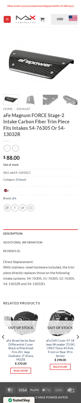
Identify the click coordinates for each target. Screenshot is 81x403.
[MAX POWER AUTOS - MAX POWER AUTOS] (25, 19)
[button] (7, 19)
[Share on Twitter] (22, 207)
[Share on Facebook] (15, 207)
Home (8, 109)
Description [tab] (12, 233)
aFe (14, 198)
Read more (21, 370)
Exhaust (23, 109)
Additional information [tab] (23, 242)
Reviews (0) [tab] (11, 251)
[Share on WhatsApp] (7, 207)
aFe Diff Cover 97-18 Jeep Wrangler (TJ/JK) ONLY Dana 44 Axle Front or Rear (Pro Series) (60, 348)
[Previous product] (15, 148)
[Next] (71, 63)
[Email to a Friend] (30, 207)
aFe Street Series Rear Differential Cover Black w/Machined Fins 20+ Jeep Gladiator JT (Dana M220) (20, 350)
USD (60, 19)
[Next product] (7, 148)
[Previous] (10, 63)
